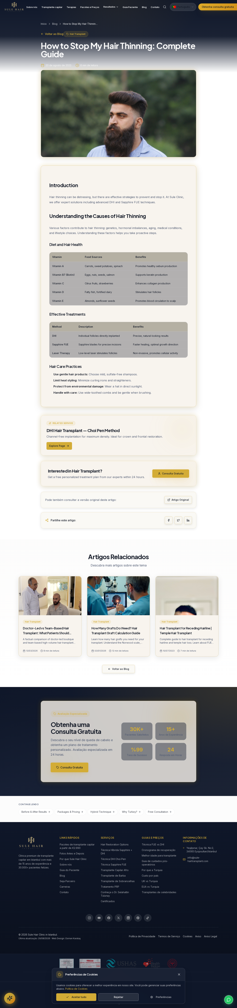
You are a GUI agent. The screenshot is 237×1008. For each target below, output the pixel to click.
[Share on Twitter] (178, 520)
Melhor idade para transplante (159, 855)
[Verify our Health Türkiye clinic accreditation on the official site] (152, 963)
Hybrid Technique (101, 811)
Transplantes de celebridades (159, 892)
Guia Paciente (130, 7)
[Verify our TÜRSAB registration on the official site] (90, 963)
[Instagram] (89, 918)
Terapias (71, 7)
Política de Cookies (76, 988)
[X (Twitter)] (118, 918)
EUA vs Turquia (150, 886)
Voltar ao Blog (54, 34)
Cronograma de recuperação (158, 850)
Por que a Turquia (152, 870)
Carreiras (65, 886)
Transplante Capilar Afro (115, 870)
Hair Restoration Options (115, 844)
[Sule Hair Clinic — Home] (14, 6)
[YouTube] (99, 918)
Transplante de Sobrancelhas (118, 881)
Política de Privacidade (142, 936)
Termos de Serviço (169, 936)
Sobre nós (31, 7)
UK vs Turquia (150, 881)
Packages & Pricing (69, 811)
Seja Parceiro (67, 881)
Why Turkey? (129, 811)
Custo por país (150, 875)
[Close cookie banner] (179, 974)
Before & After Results (34, 811)
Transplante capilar (51, 7)
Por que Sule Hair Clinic (73, 859)
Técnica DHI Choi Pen (113, 859)
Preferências (163, 997)
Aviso (198, 936)
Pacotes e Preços (89, 7)
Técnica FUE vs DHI (153, 844)
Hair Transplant (77, 34)
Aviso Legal (210, 936)
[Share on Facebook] (168, 520)
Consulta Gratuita (173, 473)
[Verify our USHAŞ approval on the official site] (121, 963)
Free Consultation (158, 811)
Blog (144, 7)
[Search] (165, 7)
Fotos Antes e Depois (72, 853)
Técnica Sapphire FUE (113, 864)
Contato (155, 7)
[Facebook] (109, 918)
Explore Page (57, 445)
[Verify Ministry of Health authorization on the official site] (172, 963)
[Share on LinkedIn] (188, 520)
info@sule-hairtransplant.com (198, 859)
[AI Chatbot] (9, 998)
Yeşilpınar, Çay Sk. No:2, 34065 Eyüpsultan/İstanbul (202, 849)
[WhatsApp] (229, 1000)
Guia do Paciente (69, 870)
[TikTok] (147, 918)
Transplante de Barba (113, 875)
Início (44, 23)
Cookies (187, 936)
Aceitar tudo (79, 997)
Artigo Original (180, 499)
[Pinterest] (138, 918)
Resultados (109, 6)
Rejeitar (118, 997)
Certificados (108, 901)
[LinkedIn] (128, 918)
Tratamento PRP (110, 886)
